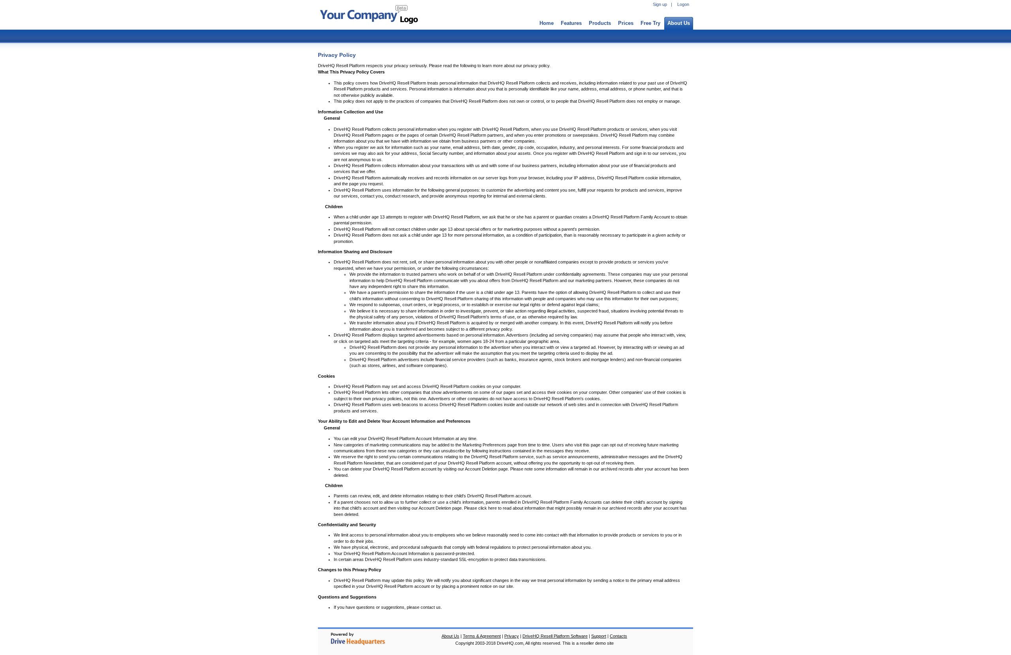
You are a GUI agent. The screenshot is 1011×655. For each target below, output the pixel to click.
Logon (683, 4)
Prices (625, 23)
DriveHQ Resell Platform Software (555, 636)
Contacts (618, 636)
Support (598, 636)
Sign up (660, 4)
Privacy (511, 636)
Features (571, 23)
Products (600, 23)
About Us (678, 23)
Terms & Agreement (482, 636)
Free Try (650, 23)
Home (546, 23)
